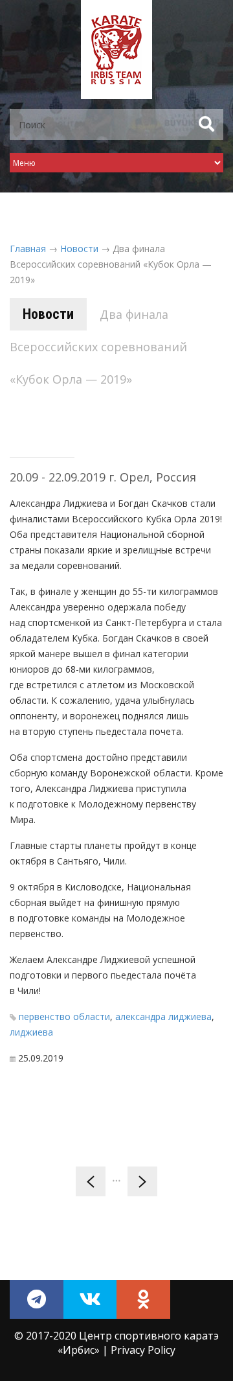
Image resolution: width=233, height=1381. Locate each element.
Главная (28, 248)
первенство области (64, 1016)
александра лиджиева (163, 1016)
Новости (79, 248)
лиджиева (31, 1032)
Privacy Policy (143, 1350)
